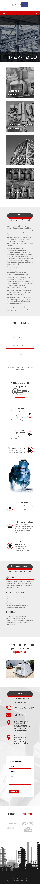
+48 (23, 707)
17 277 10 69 (23, 57)
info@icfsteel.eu (23, 715)
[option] (12, 828)
